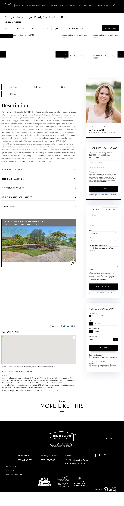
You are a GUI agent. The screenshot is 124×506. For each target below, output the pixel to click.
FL (17, 410)
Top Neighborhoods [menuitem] (73, 5)
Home (3, 410)
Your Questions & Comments (98, 245)
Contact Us (96, 209)
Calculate (103, 348)
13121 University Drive (76, 481)
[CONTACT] (110, 28)
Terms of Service (94, 294)
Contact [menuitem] (92, 5)
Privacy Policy (102, 181)
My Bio (113, 132)
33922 (36, 410)
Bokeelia (28, 410)
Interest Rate (93, 336)
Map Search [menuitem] (36, 5)
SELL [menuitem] (43, 5)
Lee (21, 410)
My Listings (92, 132)
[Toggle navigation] (119, 5)
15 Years (103, 316)
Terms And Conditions (14, 494)
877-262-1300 (48, 479)
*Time (90, 237)
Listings (11, 410)
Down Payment (94, 328)
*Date (90, 230)
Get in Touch (108, 458)
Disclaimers (10, 490)
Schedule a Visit (110, 209)
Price (90, 320)
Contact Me (107, 132)
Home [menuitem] (29, 5)
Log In (108, 5)
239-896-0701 (114, 5)
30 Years (94, 316)
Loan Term (93, 313)
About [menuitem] (85, 5)
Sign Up (100, 5)
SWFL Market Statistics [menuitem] (55, 5)
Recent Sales (99, 132)
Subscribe (103, 189)
